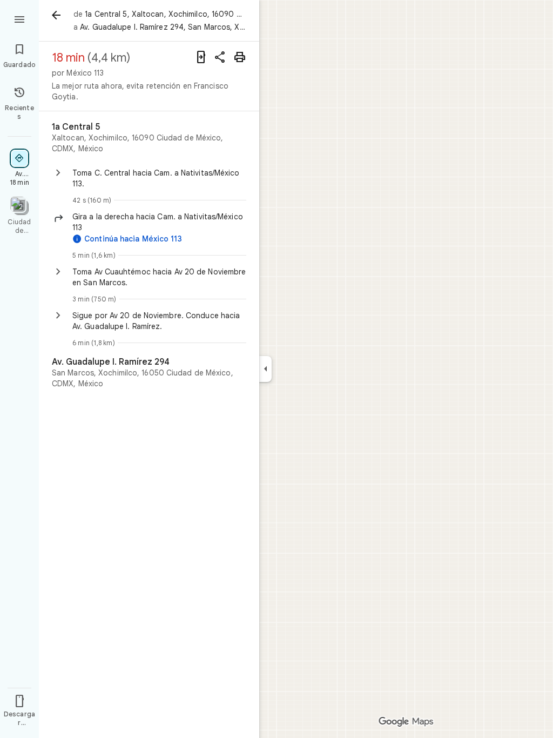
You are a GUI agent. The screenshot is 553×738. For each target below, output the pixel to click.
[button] (159, 222)
